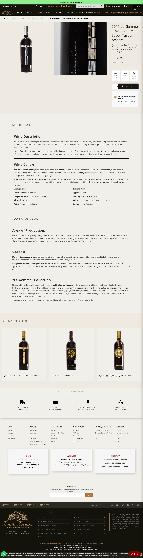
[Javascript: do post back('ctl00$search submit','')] (101, 6)
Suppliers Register (92, 543)
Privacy (83, 543)
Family (10, 430)
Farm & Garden (12, 436)
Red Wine (35, 19)
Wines (48, 13)
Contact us (68, 543)
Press (118, 441)
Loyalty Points (55, 436)
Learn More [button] (114, 555)
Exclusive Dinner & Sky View (103, 433)
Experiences (33, 433)
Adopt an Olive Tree (57, 433)
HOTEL (61, 13)
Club (55, 13)
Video (118, 439)
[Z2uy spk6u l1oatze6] (133, 505)
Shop (39, 13)
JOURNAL (79, 13)
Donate (53, 430)
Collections (76, 430)
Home (8, 19)
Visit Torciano (34, 430)
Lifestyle (10, 433)
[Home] (9, 11)
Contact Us (120, 430)
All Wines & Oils (24, 19)
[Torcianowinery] (122, 505)
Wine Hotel (33, 436)
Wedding (70, 13)
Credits (101, 543)
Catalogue (33, 439)
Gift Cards (76, 441)
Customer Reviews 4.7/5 (60, 6)
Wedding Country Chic (102, 430)
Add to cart (129, 86)
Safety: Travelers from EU (38, 441)
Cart (137, 9)
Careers (53, 441)
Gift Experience (78, 439)
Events (30, 13)
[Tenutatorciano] (41, 6)
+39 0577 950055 (120, 410)
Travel (97, 439)
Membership (55, 439)
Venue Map (11, 439)
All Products (77, 433)
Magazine (120, 436)
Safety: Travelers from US (38, 444)
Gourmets (76, 436)
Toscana (44, 19)
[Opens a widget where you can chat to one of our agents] (134, 554)
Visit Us (20, 13)
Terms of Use (76, 543)
